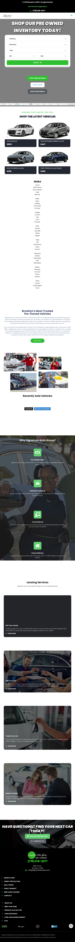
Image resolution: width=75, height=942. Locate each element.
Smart (37, 274)
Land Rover (37, 244)
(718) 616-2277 (38, 10)
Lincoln (37, 249)
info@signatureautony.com (39, 870)
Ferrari (37, 215)
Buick (37, 201)
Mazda (37, 256)
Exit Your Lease (12, 625)
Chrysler (37, 208)
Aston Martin (37, 190)
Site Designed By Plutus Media (48, 935)
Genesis (37, 222)
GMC (37, 226)
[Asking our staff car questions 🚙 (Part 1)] (37, 402)
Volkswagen (37, 286)
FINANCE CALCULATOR (13, 910)
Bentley (37, 194)
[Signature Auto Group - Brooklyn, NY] (7, 15)
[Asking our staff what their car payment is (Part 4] (65, 402)
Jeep (37, 240)
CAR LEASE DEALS (10, 914)
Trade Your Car (12, 736)
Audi (37, 192)
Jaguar (37, 236)
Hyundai (37, 231)
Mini (37, 261)
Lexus (37, 247)
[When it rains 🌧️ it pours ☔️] (23, 402)
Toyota (37, 283)
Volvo (37, 288)
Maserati (37, 253)
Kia (37, 242)
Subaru (37, 277)
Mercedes (37, 258)
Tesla (37, 281)
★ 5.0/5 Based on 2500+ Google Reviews (37, 2)
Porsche (37, 272)
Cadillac (37, 203)
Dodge (37, 212)
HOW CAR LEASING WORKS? (14, 917)
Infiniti (37, 233)
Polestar (37, 269)
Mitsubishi (37, 263)
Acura (37, 185)
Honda (37, 228)
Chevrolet (37, 206)
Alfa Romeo (37, 187)
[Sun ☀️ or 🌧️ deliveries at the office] (51, 402)
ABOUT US (8, 903)
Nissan (37, 267)
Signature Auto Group (26, 935)
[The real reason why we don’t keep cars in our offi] (9, 402)
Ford (37, 219)
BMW (37, 199)
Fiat (37, 217)
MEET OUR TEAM (10, 907)
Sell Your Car (11, 681)
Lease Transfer (12, 793)
